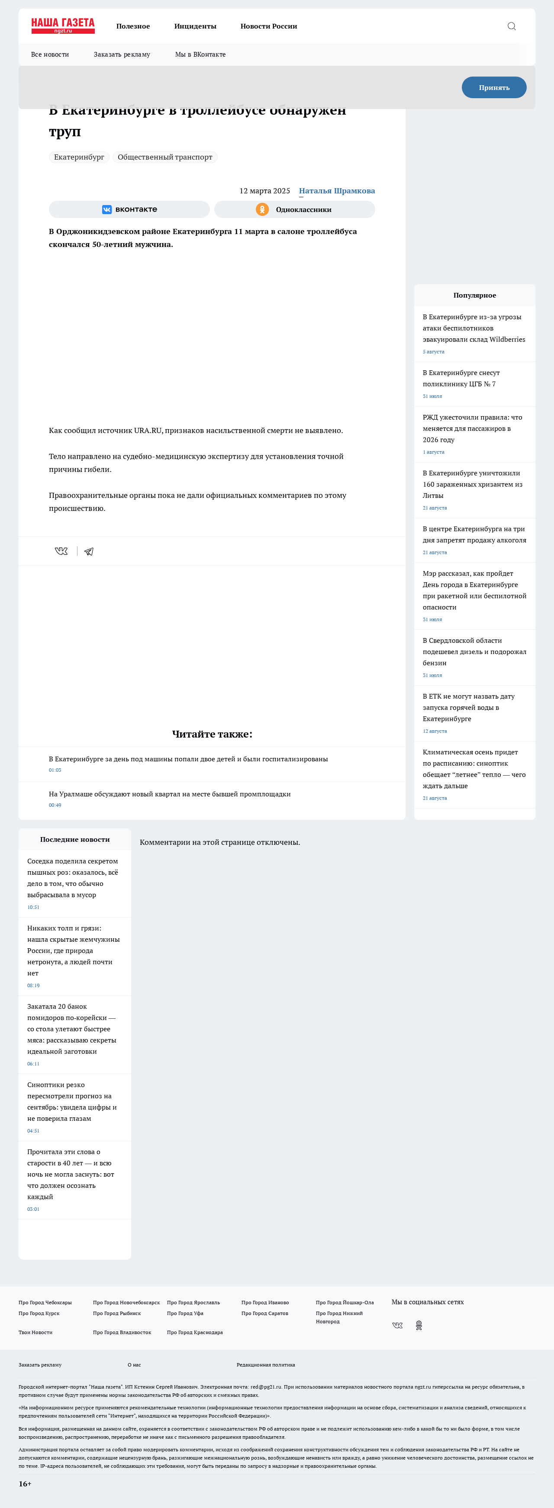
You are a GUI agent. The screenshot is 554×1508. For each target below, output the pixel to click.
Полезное (133, 26)
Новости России (269, 26)
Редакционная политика (266, 1364)
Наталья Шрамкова (337, 191)
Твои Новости (35, 1332)
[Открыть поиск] (511, 26)
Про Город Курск (39, 1313)
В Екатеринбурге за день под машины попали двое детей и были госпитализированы (188, 763)
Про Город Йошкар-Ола (345, 1302)
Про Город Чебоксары (45, 1302)
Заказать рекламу (122, 54)
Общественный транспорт (165, 157)
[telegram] (91, 551)
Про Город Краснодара (195, 1332)
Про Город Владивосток (122, 1332)
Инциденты (195, 26)
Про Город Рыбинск (117, 1313)
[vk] (62, 551)
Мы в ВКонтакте (200, 54)
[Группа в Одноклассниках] (294, 209)
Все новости (50, 54)
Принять (494, 87)
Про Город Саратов (265, 1313)
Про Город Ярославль (193, 1302)
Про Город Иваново (265, 1302)
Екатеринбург (79, 157)
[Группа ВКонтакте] (129, 209)
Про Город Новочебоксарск (126, 1302)
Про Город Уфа (185, 1313)
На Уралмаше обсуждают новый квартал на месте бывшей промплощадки (170, 798)
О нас (134, 1364)
